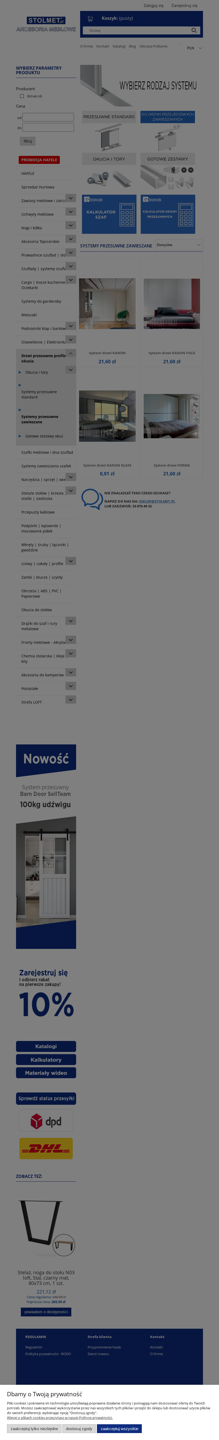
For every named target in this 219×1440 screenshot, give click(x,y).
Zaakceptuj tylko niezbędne (34, 1428)
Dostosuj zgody (79, 1428)
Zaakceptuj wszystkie (119, 1428)
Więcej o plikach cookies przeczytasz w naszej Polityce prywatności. (60, 1417)
